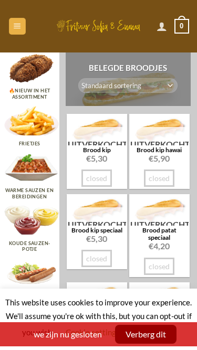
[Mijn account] (162, 26)
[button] (17, 26)
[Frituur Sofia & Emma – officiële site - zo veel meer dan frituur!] (99, 26)
